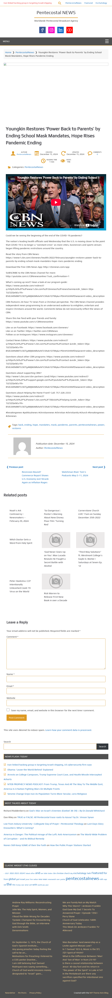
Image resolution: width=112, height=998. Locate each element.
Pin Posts (22, 993)
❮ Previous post (15, 467)
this (13, 885)
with (34, 884)
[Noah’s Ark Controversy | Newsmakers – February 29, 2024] (21, 505)
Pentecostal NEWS (56, 12)
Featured (88, 3)
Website (11, 698)
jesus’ (28, 879)
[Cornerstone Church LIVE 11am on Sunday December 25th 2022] (90, 505)
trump (18, 885)
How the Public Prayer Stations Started (70, 845)
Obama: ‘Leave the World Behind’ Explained (30, 769)
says (105, 879)
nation (35, 879)
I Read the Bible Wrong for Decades (31, 916)
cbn (54, 873)
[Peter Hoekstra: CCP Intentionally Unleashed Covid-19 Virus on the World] (21, 575)
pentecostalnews (87, 424)
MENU (6, 41)
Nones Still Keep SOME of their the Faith (25, 845)
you (43, 885)
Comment (12, 636)
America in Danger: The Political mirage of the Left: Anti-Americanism (40, 834)
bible (45, 873)
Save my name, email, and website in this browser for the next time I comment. (52, 710)
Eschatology (101, 3)
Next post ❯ (99, 467)
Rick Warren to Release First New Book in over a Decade (55, 597)
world (40, 885)
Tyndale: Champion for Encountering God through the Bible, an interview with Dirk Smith (31, 923)
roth (101, 879)
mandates (44, 424)
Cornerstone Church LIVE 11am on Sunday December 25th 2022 (89, 514)
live (31, 879)
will (30, 885)
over (58, 879)
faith (89, 873)
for (105, 873)
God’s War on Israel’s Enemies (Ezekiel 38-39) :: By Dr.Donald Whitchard (67, 810)
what (27, 885)
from (6, 879)
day (71, 873)
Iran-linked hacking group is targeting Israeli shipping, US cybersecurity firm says (40, 3)
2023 (16, 873)
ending (28, 424)
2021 (7, 873)
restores (16, 428)
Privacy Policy (35, 993)
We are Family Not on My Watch (79, 902)
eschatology (79, 873)
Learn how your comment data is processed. (68, 730)
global (12, 879)
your (47, 885)
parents (73, 424)
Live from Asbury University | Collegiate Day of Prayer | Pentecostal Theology (43, 823)
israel (22, 879)
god (17, 879)
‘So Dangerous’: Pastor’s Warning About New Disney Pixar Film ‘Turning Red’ (54, 517)
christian (60, 873)
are (42, 873)
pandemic (63, 424)
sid (5, 885)
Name (10, 674)
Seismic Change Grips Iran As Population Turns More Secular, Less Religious (47, 793)
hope (35, 424)
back (20, 424)
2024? (22, 873)
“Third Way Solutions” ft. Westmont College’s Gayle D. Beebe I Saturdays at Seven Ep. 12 (90, 559)
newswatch (52, 879)
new (40, 879)
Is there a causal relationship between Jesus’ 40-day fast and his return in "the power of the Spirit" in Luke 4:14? (83, 967)
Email (10, 686)
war (22, 885)
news (45, 879)
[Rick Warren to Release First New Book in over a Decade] (56, 581)
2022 (12, 873)
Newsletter (10, 993)
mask (54, 424)
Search (7, 741)
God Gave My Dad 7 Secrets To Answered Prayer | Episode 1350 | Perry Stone (80, 913)
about (28, 873)
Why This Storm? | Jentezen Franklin (82, 906)
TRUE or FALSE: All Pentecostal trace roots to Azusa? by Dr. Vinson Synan (55, 817)
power (101, 424)
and (37, 873)
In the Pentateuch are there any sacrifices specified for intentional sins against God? (83, 977)
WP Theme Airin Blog (99, 993)
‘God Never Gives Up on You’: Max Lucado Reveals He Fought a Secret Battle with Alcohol (55, 559)
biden (50, 873)
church (67, 873)
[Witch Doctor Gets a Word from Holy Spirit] (21, 534)
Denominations (20, 930)
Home (8, 52)
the (9, 884)
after (33, 873)
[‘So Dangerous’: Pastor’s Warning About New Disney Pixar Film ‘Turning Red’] (56, 505)
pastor (62, 879)
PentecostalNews (73, 3)
